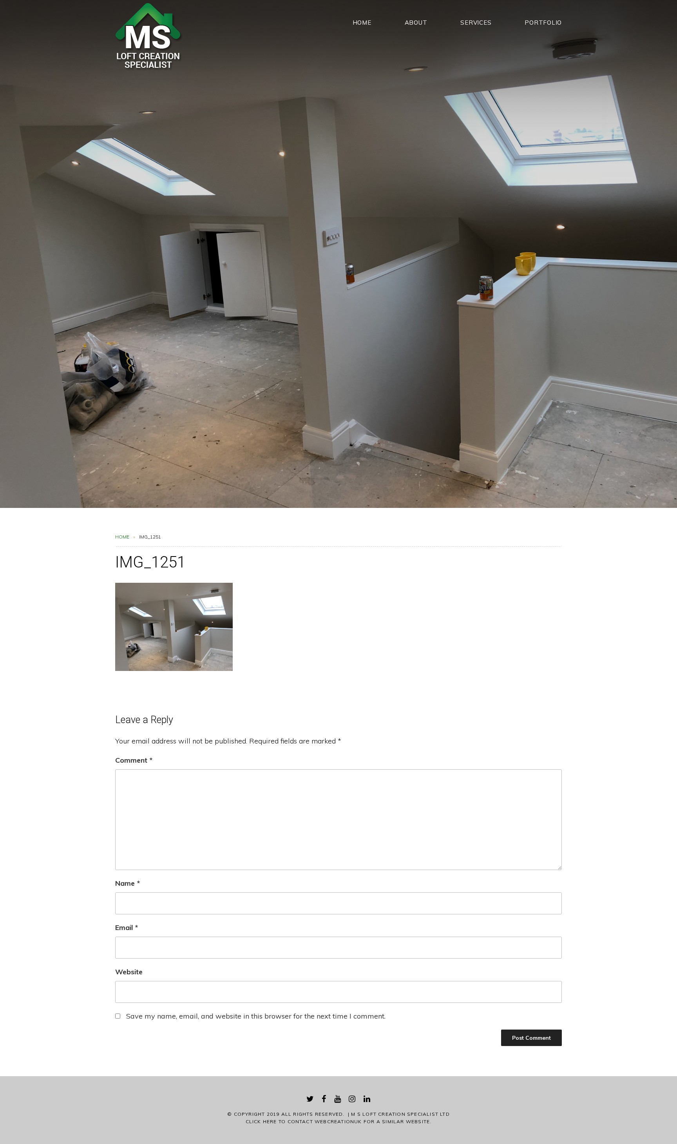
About (416, 22)
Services (475, 22)
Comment (133, 760)
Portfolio (543, 22)
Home (362, 22)
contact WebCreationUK (325, 1121)
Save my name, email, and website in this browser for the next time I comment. (256, 1016)
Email (126, 927)
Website (129, 971)
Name (127, 883)
